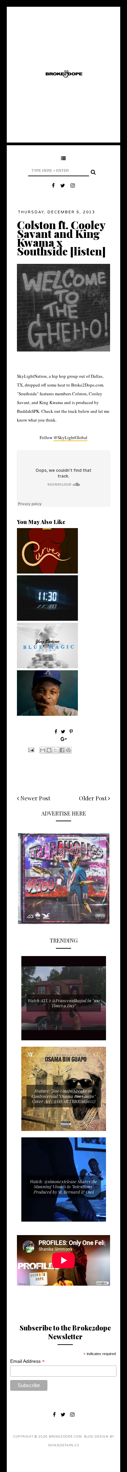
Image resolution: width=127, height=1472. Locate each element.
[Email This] (42, 750)
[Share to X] (55, 750)
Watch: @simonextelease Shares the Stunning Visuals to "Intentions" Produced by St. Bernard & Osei (63, 1186)
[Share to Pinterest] (68, 750)
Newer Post (34, 798)
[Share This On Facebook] (56, 731)
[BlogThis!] (49, 750)
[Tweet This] (64, 731)
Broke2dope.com (65, 1437)
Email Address (27, 1361)
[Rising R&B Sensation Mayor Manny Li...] (47, 619)
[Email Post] (30, 749)
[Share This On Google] (64, 739)
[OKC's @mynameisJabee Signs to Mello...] (47, 714)
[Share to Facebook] (62, 750)
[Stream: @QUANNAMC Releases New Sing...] (47, 572)
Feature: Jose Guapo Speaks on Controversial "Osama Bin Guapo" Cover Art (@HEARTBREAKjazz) (63, 1096)
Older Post (93, 798)
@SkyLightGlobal (70, 437)
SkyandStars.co (63, 1445)
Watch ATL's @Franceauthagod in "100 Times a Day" (63, 1003)
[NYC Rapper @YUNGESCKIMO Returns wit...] (47, 667)
